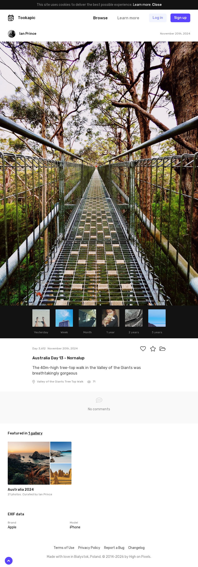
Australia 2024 (21, 490)
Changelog (136, 548)
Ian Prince (45, 494)
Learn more (142, 5)
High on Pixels (139, 557)
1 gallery (35, 433)
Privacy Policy (89, 548)
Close (157, 5)
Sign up (180, 18)
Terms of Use (64, 548)
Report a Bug (114, 548)
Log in (158, 18)
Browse (100, 18)
